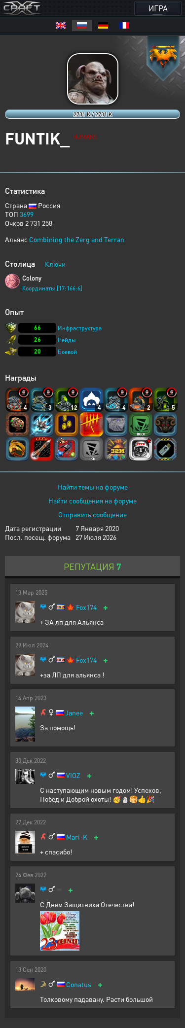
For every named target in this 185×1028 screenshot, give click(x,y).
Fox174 (86, 607)
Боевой (67, 351)
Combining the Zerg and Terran (76, 239)
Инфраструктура (80, 328)
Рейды (67, 340)
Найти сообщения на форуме (92, 500)
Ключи (55, 263)
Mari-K (76, 837)
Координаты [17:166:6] (52, 288)
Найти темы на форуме (93, 486)
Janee (74, 713)
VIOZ (73, 775)
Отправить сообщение (92, 514)
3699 (27, 214)
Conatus (78, 984)
